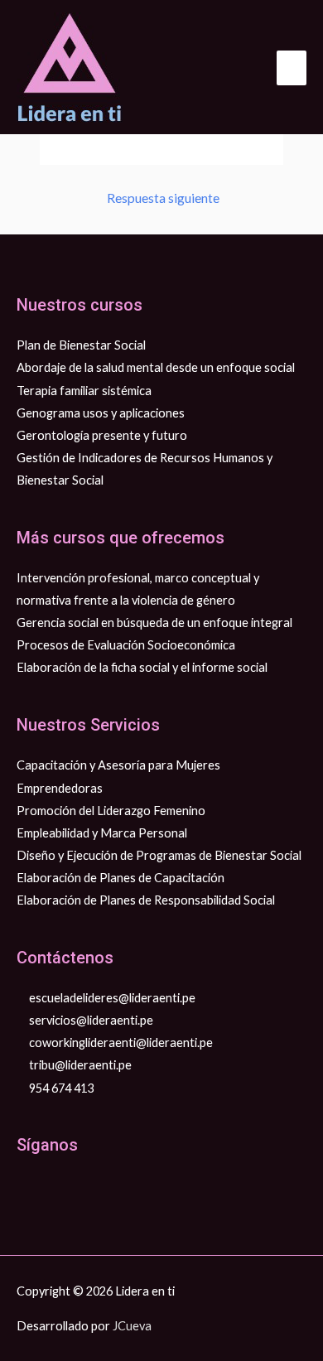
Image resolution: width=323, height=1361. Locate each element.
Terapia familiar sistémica (84, 391)
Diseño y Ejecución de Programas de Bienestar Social (159, 855)
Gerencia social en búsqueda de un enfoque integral (154, 622)
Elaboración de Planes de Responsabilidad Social (146, 900)
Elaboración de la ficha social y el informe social (142, 667)
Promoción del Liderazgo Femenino (111, 811)
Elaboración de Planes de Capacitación (120, 878)
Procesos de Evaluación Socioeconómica (126, 645)
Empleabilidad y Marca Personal (102, 833)
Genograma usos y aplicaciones (101, 413)
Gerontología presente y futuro (102, 435)
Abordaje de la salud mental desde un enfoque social (156, 367)
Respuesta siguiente (163, 198)
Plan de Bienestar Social (81, 345)
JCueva (132, 1326)
